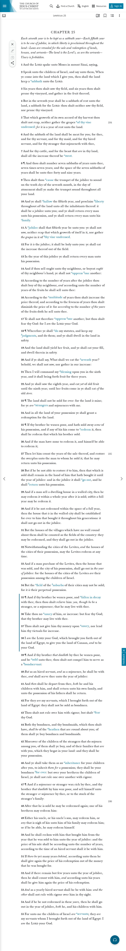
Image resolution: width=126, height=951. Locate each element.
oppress (77, 273)
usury (48, 614)
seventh (86, 360)
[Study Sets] (97, 15)
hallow (47, 201)
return (33, 485)
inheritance (72, 763)
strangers (41, 405)
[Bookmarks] (105, 15)
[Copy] (12, 57)
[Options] (119, 15)
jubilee (33, 228)
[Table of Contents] (4, 15)
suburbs (58, 585)
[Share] (12, 63)
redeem (86, 429)
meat (68, 156)
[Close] (12, 44)
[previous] (4, 478)
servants (82, 914)
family (26, 220)
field (39, 585)
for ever (41, 772)
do (56, 331)
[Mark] (12, 51)
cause (50, 180)
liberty (99, 201)
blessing (66, 372)
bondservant (32, 664)
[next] (121, 478)
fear (97, 713)
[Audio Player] (114, 939)
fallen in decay (91, 597)
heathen (54, 729)
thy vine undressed (57, 237)
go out (86, 480)
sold (35, 660)
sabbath (37, 81)
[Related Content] (112, 15)
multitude (56, 297)
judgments (29, 336)
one (86, 273)
